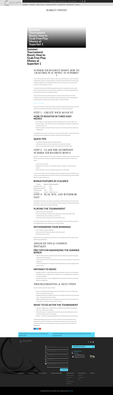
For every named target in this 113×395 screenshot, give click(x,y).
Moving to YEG (69, 377)
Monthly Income (51, 350)
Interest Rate (51, 355)
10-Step (67, 379)
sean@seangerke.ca (62, 1)
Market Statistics (70, 375)
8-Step (79, 379)
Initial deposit (51, 346)
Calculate (64, 369)
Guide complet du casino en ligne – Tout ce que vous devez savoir (33, 334)
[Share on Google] (40, 329)
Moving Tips (68, 383)
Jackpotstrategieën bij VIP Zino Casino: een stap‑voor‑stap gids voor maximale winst (71, 334)
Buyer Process (61, 4)
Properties (32, 4)
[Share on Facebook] (35, 329)
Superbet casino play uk (39, 103)
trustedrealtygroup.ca (72, 1)
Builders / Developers (51, 4)
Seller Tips (80, 375)
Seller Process (70, 4)
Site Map (71, 390)
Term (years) (50, 359)
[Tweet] (37, 329)
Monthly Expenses (52, 364)
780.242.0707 (53, 1)
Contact (77, 4)
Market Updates (40, 4)
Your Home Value (70, 381)
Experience (25, 4)
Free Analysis (81, 377)
